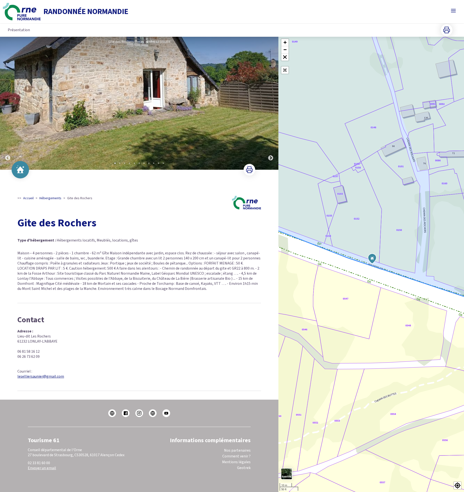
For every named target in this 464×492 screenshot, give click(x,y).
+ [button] (285, 42)
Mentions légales (236, 462)
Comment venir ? (236, 456)
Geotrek (244, 467)
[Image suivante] (270, 103)
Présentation (19, 30)
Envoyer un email (42, 468)
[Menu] (453, 11)
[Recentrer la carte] (285, 70)
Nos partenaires (237, 450)
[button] (285, 57)
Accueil (28, 198)
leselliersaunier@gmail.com (40, 376)
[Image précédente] (7, 103)
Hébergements (50, 198)
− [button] (285, 50)
